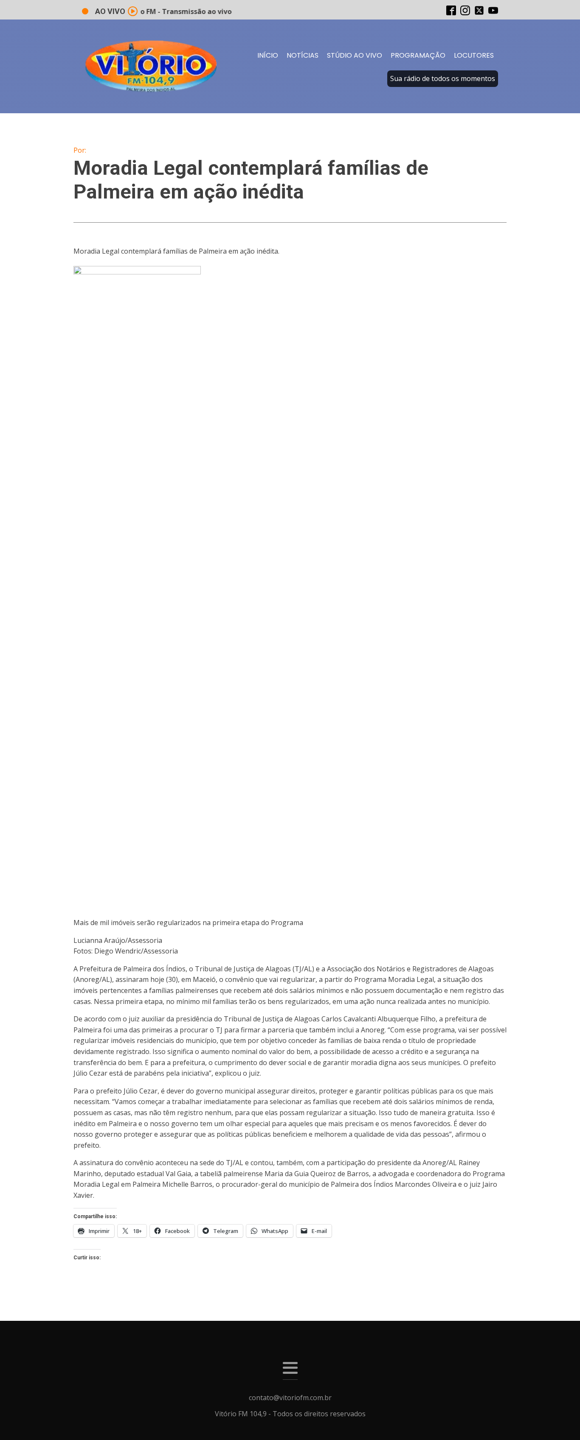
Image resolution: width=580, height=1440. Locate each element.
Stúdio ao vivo (354, 55)
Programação (418, 55)
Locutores (474, 55)
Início (267, 55)
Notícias (302, 55)
